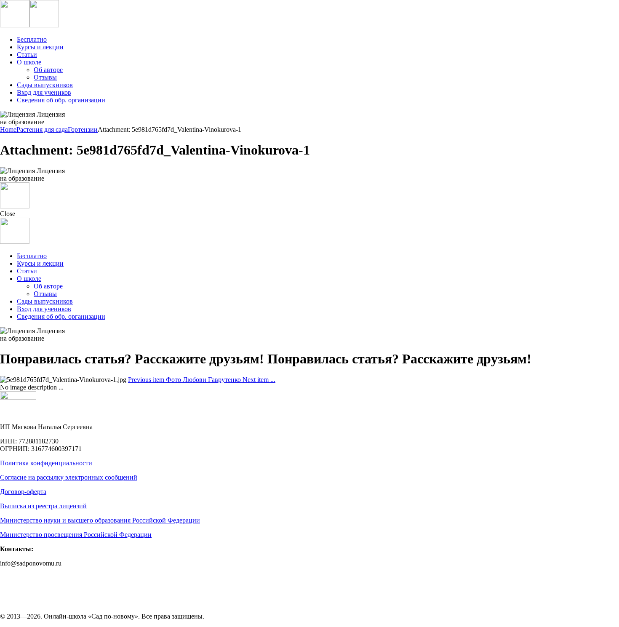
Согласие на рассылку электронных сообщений (68, 477)
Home (8, 129)
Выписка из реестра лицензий (43, 506)
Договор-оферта (23, 491)
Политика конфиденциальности (46, 463)
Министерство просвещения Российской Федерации (76, 534)
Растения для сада (42, 129)
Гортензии (83, 129)
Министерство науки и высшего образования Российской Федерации (100, 520)
